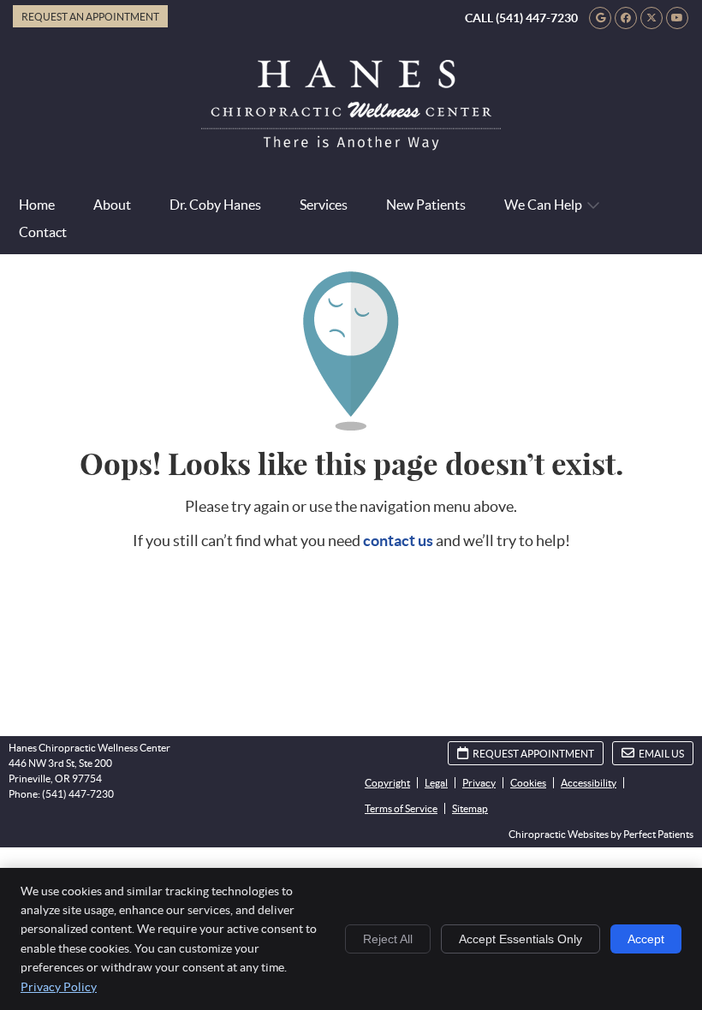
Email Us (661, 753)
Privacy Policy (59, 987)
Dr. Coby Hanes (215, 204)
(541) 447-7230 (537, 18)
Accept (646, 939)
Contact (43, 232)
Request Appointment (533, 753)
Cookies (528, 782)
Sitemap (470, 808)
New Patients (426, 204)
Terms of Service (401, 808)
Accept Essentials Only (520, 939)
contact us (398, 541)
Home (37, 204)
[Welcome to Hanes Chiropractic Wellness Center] (351, 145)
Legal (436, 782)
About (112, 204)
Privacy (479, 782)
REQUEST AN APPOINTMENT (90, 16)
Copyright (387, 782)
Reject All (388, 939)
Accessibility (588, 782)
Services (324, 204)
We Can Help (543, 204)
